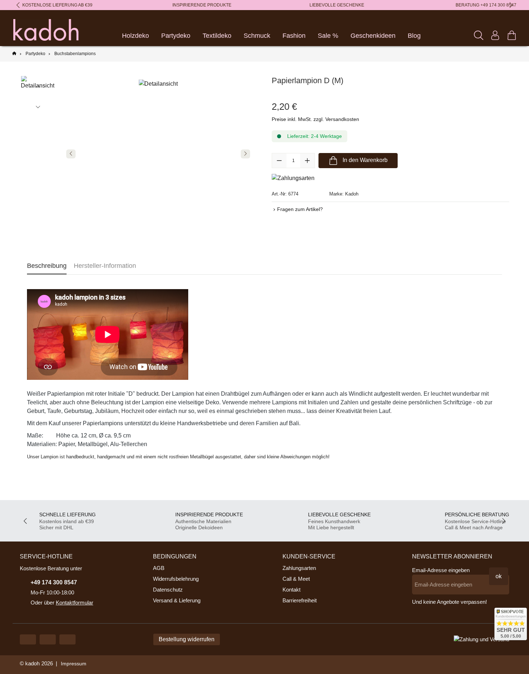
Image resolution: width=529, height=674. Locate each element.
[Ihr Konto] (495, 35)
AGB (158, 568)
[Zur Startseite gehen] (46, 30)
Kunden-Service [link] (308, 556)
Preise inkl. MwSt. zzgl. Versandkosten (315, 119)
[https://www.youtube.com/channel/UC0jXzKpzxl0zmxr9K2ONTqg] (28, 639)
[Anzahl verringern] (279, 160)
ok (499, 576)
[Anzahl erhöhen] (307, 160)
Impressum (73, 663)
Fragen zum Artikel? (300, 209)
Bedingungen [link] (174, 556)
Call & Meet (296, 579)
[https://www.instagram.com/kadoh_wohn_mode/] (67, 639)
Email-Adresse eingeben (441, 570)
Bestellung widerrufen (186, 639)
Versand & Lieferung (176, 600)
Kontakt (291, 590)
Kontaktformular (74, 602)
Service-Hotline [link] (46, 556)
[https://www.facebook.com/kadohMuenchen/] (48, 639)
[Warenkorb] (511, 35)
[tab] (47, 266)
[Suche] (478, 35)
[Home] (14, 53)
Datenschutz (168, 590)
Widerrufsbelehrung (176, 579)
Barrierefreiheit (299, 600)
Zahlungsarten (299, 568)
